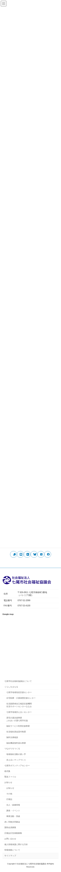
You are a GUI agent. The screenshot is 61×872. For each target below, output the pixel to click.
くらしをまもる (11, 687)
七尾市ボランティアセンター (17, 765)
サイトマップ (10, 856)
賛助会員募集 (10, 827)
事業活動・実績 (13, 816)
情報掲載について (12, 850)
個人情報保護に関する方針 (16, 844)
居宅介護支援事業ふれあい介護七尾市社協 (17, 719)
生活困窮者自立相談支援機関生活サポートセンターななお (19, 705)
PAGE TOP (55, 843)
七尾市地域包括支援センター (19, 692)
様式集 (7, 771)
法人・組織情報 (13, 805)
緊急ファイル (10, 777)
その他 (9, 794)
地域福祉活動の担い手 (16, 754)
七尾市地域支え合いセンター (19, 712)
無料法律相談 (12, 737)
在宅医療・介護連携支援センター (21, 698)
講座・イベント (13, 810)
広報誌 (9, 799)
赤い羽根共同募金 (12, 822)
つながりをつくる (12, 748)
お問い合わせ (10, 839)
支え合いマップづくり (16, 760)
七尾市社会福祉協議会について (18, 681)
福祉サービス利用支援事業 (18, 726)
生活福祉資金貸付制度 (16, 732)
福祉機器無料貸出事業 (16, 743)
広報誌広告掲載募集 (13, 833)
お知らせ (8, 782)
